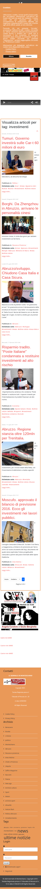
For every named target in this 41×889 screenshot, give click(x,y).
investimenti (19, 189)
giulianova (24, 827)
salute (5, 189)
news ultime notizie (11, 834)
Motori (7, 796)
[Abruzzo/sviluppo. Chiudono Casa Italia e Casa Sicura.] (17, 292)
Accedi (6, 863)
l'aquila (30, 827)
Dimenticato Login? (13, 867)
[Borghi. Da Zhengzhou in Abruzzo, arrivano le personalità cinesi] (17, 225)
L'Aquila (8, 766)
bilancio (11, 567)
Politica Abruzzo (11, 814)
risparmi (18, 411)
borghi (5, 251)
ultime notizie (31, 189)
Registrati (8, 871)
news (23, 186)
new (15, 831)
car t (17, 186)
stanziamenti (14, 485)
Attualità (8, 805)
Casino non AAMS (6, 638)
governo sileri (31, 186)
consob (21, 414)
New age (8, 783)
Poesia (7, 779)
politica (8, 740)
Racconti (8, 775)
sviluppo (27, 327)
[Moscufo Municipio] (17, 531)
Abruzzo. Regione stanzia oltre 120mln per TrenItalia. (18, 433)
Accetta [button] (28, 56)
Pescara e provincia (12, 753)
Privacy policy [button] (11, 51)
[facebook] (19, 3)
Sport (7, 792)
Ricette (7, 732)
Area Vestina (16, 562)
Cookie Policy (9, 714)
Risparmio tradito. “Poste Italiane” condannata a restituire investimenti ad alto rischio (20, 356)
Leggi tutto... (6, 191)
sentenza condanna (10, 414)
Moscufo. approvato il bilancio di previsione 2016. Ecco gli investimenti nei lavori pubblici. (19, 509)
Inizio (6, 579)
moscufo (19, 565)
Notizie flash (9, 809)
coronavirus (16, 827)
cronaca (8, 736)
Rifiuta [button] (11, 56)
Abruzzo (15, 324)
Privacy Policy (10, 718)
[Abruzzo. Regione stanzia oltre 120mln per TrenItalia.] (17, 453)
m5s (33, 827)
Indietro (14, 579)
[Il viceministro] (17, 163)
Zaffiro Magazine (11, 771)
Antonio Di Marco (23, 251)
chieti (11, 827)
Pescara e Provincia (19, 245)
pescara (25, 248)
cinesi (18, 248)
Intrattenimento (11, 818)
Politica (14, 183)
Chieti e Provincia (11, 762)
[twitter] (21, 3)
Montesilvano (10, 744)
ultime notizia (23, 482)
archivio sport (10, 801)
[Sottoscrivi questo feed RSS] (37, 131)
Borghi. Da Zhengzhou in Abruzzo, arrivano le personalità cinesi (20, 208)
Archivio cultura (11, 788)
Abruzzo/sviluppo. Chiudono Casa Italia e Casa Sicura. (20, 272)
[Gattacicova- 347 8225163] (20, 610)
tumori (11, 189)
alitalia (10, 411)
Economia (15, 406)
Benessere (9, 727)
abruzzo (12, 251)
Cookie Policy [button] (11, 49)
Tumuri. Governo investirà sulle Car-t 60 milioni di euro (20, 142)
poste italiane (21, 409)
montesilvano (8, 831)
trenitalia (27, 479)
